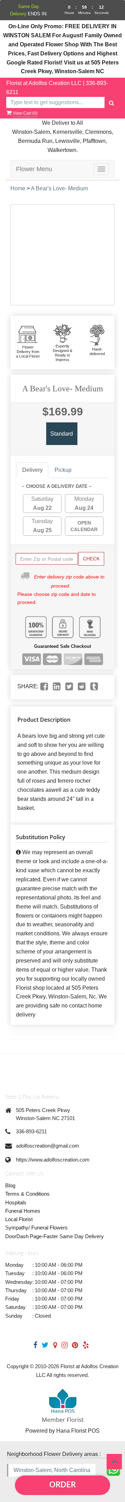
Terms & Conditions (27, 1194)
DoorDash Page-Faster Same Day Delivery (54, 1236)
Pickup (63, 470)
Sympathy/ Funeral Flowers (36, 1228)
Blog (10, 1185)
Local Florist (19, 1219)
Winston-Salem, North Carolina (52, 1470)
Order (62, 1485)
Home (17, 188)
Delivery (32, 470)
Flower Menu (34, 169)
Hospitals (15, 1202)
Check (91, 558)
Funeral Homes (22, 1211)
